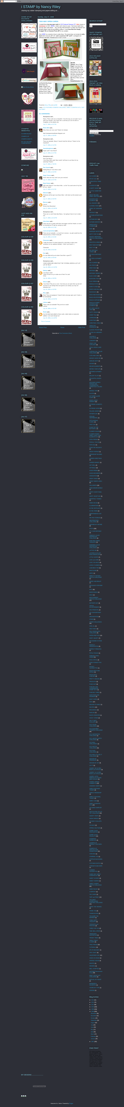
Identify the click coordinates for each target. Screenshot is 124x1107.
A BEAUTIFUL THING (95, 181)
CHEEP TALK (93, 315)
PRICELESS (92, 681)
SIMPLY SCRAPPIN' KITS (74, 107)
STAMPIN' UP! (25, 136)
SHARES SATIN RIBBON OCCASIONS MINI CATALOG (95, 778)
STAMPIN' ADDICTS (26, 139)
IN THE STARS (93, 511)
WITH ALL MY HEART (95, 979)
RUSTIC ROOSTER (94, 715)
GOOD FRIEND (93, 470)
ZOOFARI (92, 990)
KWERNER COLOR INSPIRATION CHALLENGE (94, 546)
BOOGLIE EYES (93, 284)
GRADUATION (93, 476)
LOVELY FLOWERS (94, 565)
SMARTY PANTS (94, 816)
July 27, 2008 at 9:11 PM (49, 189)
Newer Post (43, 327)
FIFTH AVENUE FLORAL (93, 421)
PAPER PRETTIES (94, 635)
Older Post (81, 327)
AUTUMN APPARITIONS (96, 215)
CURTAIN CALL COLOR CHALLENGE (95, 352)
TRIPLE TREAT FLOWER (93, 941)
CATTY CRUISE (93, 312)
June (92, 1027)
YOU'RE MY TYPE (94, 987)
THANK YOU (92, 910)
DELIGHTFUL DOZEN (95, 378)
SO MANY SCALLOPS (95, 821)
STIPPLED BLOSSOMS (95, 859)
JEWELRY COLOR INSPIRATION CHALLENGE (94, 537)
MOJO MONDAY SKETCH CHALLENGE (95, 598)
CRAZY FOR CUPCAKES (92, 344)
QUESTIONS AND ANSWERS (94, 695)
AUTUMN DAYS (93, 219)
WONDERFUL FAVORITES (93, 984)
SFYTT (91, 765)
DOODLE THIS (93, 390)
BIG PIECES (92, 265)
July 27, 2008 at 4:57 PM (49, 124)
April (92, 1031)
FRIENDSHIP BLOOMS (95, 454)
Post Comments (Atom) (65, 333)
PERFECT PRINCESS (95, 649)
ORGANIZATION (93, 616)
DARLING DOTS (93, 361)
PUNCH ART (92, 684)
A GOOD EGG (93, 185)
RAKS (91, 702)
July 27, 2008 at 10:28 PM (50, 208)
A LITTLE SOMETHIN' (95, 191)
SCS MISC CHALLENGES (93, 743)
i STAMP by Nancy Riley (40, 7)
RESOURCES (93, 710)
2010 (92, 1007)
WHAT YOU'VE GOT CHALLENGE (94, 976)
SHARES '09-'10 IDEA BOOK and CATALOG (95, 769)
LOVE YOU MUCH (94, 562)
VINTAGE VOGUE (94, 960)
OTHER (91, 619)
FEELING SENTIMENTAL (93, 417)
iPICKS (91, 528)
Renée (45, 312)
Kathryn (45, 270)
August (93, 1022)
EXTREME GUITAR (94, 408)
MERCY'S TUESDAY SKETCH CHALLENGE (95, 576)
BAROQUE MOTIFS (94, 231)
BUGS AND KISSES (94, 294)
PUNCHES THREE (94, 692)
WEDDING (92, 966)
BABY (91, 229)
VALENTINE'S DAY (94, 955)
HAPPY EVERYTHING (95, 492)
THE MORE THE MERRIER (93, 916)
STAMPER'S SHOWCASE (92, 839)
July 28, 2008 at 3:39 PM (49, 278)
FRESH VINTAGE (94, 451)
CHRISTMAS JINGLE (95, 323)
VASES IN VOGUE (94, 958)
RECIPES (92, 707)
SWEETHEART (93, 889)
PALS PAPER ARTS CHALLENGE (94, 632)
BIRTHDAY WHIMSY (95, 273)
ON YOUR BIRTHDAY (95, 612)
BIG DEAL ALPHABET (95, 258)
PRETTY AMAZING (94, 679)
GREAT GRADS (93, 478)
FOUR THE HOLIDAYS (95, 447)
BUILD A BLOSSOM (94, 297)
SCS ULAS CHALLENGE (92, 751)
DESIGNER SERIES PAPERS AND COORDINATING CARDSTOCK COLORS (95, 384)
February (93, 1036)
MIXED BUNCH (93, 592)
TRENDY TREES (94, 938)
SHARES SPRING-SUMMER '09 (94, 782)
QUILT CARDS (93, 699)
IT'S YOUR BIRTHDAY (95, 531)
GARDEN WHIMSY (94, 462)
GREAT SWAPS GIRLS (95, 481)
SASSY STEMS (93, 718)
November (94, 1015)
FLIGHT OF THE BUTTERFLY (93, 428)
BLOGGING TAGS (94, 278)
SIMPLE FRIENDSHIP (95, 792)
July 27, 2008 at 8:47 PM (49, 179)
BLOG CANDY (93, 276)
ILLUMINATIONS (93, 505)
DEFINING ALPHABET (95, 371)
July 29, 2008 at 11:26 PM (50, 318)
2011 (92, 1004)
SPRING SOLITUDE (94, 828)
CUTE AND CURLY (94, 355)
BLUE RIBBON (93, 281)
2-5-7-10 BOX (93, 176)
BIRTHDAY (92, 270)
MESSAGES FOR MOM (95, 585)
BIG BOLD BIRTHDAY (95, 254)
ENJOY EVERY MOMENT (93, 401)
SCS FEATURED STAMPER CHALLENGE (54, 107)
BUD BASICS (93, 292)
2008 (92, 1011)
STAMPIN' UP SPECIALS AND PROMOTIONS (93, 850)
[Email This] (64, 105)
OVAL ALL (92, 626)
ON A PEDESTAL (94, 610)
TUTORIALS (92, 947)
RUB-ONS (92, 712)
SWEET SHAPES (94, 881)
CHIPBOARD (92, 317)
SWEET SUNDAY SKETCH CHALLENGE (95, 884)
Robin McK (46, 127)
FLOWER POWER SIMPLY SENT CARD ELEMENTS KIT (95, 435)
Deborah (45, 192)
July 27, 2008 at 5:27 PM (49, 153)
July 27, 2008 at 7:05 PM (49, 164)
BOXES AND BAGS (94, 289)
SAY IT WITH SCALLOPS (93, 721)
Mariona (45, 202)
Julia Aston (46, 221)
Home (62, 327)
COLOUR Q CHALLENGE (92, 337)
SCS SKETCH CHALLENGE (93, 747)
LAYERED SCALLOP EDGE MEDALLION (95, 553)
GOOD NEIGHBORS (94, 473)
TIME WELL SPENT (94, 931)
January (93, 1038)
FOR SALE (92, 445)
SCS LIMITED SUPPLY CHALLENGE (95, 739)
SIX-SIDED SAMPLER (95, 807)
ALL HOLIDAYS (93, 203)
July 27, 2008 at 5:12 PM (49, 145)
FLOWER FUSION (94, 431)
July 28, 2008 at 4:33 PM (49, 289)
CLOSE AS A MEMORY (95, 332)
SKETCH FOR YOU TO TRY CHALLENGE (95, 812)
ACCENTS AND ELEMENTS (93, 199)
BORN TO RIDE (93, 286)
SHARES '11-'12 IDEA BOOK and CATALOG (95, 773)
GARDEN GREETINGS (95, 458)
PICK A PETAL (93, 660)
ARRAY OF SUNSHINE (95, 208)
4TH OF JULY (93, 178)
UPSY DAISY (93, 952)
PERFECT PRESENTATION (93, 645)
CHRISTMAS (92, 320)
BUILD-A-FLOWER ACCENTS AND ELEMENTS (94, 304)
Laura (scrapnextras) (49, 230)
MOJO (91, 595)
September (94, 1020)
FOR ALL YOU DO (94, 442)
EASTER (91, 393)
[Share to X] (68, 105)
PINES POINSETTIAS (95, 662)
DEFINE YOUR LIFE (94, 369)
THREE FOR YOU (94, 928)
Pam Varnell (46, 167)
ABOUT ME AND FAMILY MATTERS (94, 195)
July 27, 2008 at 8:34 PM (49, 172)
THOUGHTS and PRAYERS (93, 925)
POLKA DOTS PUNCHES (93, 675)
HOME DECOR (93, 503)
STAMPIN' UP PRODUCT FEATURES (95, 843)
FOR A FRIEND (93, 439)
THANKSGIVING (93, 913)
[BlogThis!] (66, 105)
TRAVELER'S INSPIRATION (93, 934)
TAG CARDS (92, 894)
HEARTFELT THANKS (95, 499)
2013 (92, 1000)
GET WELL (92, 465)
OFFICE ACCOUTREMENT (94, 606)
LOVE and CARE (93, 560)
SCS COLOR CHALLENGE (92, 725)
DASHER (91, 363)
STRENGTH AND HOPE (95, 866)
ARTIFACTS (92, 212)
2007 (92, 1041)
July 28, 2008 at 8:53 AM (49, 249)
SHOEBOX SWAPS (94, 786)
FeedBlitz (91, 136)
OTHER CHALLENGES (95, 622)
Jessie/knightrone (48, 148)
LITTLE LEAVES (93, 557)
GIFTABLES (92, 467)
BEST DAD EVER (94, 245)
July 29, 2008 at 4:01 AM (49, 308)
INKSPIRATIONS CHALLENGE (94, 521)
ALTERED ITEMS (94, 206)
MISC (90, 589)
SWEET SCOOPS (94, 878)
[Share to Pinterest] (71, 105)
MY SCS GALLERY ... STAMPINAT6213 (27, 142)
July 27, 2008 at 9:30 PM (49, 199)
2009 (92, 1009)
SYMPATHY (92, 891)
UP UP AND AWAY (94, 950)
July (92, 1025)
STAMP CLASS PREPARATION (93, 831)
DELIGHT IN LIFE (94, 375)
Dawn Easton (46, 183)
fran (44, 253)
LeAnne (45, 302)
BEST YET (92, 247)
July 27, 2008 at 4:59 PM (49, 135)
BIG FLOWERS (93, 262)
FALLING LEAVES (94, 411)
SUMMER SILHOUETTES (93, 870)
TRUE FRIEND (93, 944)
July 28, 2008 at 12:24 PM (50, 267)
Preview (91, 134)
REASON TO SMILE (94, 704)
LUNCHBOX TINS (94, 568)
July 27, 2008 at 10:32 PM (50, 218)
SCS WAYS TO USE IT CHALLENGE (95, 755)
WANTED (91, 963)
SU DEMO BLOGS (26, 133)
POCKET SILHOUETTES (93, 667)
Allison (45, 281)
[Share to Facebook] (70, 105)
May (92, 1029)
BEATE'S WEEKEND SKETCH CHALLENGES (95, 237)
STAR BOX (92, 854)
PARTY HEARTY (93, 638)
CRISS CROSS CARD (95, 347)
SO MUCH (92, 825)
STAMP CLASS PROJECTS (93, 835)
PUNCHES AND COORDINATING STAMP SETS (93, 688)
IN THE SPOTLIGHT (94, 508)
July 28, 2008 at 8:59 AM (49, 257)
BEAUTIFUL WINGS (94, 242)
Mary (44, 293)
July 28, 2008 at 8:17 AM (49, 227)
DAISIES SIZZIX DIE (95, 358)
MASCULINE (92, 570)
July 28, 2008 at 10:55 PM (50, 299)
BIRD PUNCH (93, 268)
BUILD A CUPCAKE (94, 300)
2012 (92, 1002)
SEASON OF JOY (94, 763)
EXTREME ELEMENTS (95, 404)
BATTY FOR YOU (94, 234)
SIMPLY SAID (93, 801)
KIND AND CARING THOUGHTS (94, 541)
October (93, 1018)
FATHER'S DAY (93, 413)
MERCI (91, 573)
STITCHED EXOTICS (95, 863)
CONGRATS (92, 340)
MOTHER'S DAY (93, 603)
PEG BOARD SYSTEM (95, 641)
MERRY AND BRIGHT (95, 581)
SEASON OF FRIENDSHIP (93, 759)
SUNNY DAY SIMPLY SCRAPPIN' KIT (95, 875)
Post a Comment (45, 321)
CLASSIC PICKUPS (94, 330)
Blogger (71, 1103)
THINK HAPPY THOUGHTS (93, 921)
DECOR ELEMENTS (94, 366)
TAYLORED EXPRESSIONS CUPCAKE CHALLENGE (96, 901)
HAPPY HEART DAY (95, 496)
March (92, 1034)
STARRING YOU (93, 856)
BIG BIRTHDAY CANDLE (93, 251)
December (94, 1013)
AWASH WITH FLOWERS (93, 225)
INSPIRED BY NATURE (95, 524)
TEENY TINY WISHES (95, 906)
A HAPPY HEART (94, 188)
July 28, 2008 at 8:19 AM (49, 237)
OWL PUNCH (92, 628)
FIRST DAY (92, 424)
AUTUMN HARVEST (94, 222)
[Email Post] (61, 105)
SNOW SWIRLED (94, 818)
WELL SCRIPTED (94, 968)
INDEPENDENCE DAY (95, 513)
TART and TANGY (94, 897)
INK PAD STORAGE (94, 517)
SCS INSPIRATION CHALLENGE (94, 735)
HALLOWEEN (93, 485)
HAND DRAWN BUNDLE (95, 488)
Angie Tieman (47, 175)
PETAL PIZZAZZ (93, 653)
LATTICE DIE (93, 550)
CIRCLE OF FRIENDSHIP (93, 326)
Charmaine (46, 240)
